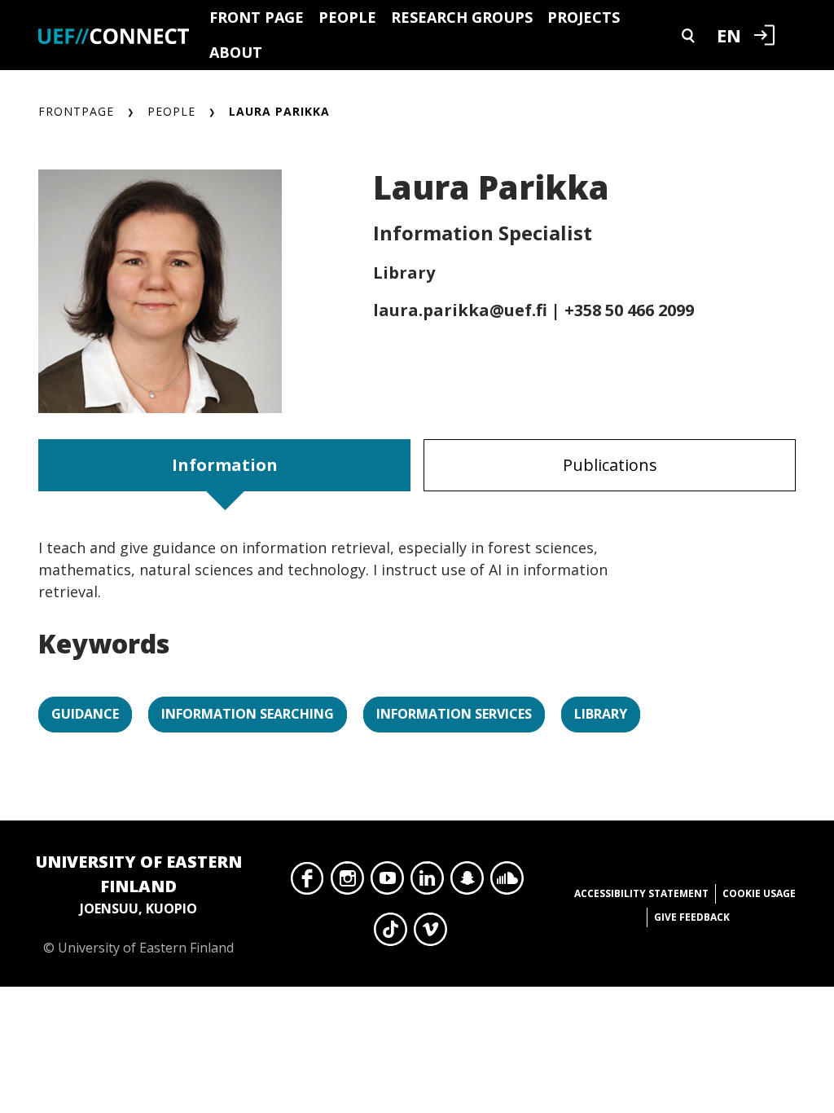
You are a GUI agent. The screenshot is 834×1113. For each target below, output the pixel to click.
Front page (256, 17)
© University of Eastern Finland (139, 904)
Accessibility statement (641, 893)
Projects (583, 17)
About (235, 52)
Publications (610, 465)
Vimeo (430, 934)
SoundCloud (507, 882)
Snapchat (467, 882)
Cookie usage (759, 893)
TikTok (390, 934)
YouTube (387, 882)
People (347, 17)
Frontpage (76, 111)
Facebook (307, 882)
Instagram (347, 882)
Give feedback (692, 917)
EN (729, 35)
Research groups (462, 17)
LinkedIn (427, 882)
